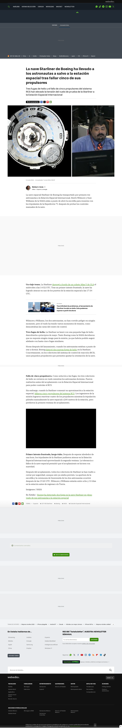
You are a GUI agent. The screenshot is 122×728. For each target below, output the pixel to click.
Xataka (10, 686)
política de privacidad (88, 643)
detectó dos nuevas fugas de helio (61, 349)
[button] (38, 187)
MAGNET (59, 6)
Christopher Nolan (44, 56)
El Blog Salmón (106, 686)
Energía (28, 641)
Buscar (110, 670)
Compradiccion (91, 692)
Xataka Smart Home (12, 695)
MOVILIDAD (50, 6)
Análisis (28, 637)
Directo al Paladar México (60, 711)
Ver (61, 555)
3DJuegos (27, 686)
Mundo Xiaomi (12, 699)
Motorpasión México (74, 711)
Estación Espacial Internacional (80, 503)
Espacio (35, 503)
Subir (109, 678)
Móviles (10, 641)
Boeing (58, 503)
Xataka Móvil (12, 689)
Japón (73, 56)
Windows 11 (48, 648)
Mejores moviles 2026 (28, 624)
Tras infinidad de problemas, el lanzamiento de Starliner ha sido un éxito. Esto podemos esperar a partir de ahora (75, 308)
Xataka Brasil (12, 713)
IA (29, 56)
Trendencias (90, 686)
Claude (61, 624)
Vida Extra (27, 689)
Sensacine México (44, 711)
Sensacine (42, 686)
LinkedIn (100, 654)
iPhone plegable (42, 624)
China (24, 56)
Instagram (106, 6)
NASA (65, 503)
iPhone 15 (85, 56)
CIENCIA (41, 6)
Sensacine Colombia (42, 714)
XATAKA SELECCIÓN (29, 6)
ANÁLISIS (16, 6)
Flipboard (47, 102)
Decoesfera (89, 689)
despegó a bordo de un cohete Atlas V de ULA (73, 284)
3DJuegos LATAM (29, 711)
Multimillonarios (64, 56)
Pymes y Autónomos (105, 690)
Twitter (113, 6)
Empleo (28, 648)
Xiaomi (93, 56)
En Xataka (59, 303)
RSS (93, 654)
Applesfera (11, 692)
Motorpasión (74, 686)
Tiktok (100, 6)
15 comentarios (33, 102)
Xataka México (12, 711)
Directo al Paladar (60, 686)
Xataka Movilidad (50, 641)
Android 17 (53, 624)
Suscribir (94, 639)
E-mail (50, 102)
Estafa (35, 56)
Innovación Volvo (64, 25)
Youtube (110, 6)
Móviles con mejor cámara (74, 624)
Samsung (29, 644)
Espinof (41, 689)
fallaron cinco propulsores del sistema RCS (54, 393)
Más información (75, 726)
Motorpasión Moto (76, 689)
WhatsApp (96, 6)
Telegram (103, 6)
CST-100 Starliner (46, 503)
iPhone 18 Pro (89, 624)
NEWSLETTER (69, 6)
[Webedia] (109, 1)
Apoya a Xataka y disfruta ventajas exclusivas (94, 662)
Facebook (41, 102)
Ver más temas (14, 655)
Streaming (11, 637)
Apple (10, 644)
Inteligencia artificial (51, 644)
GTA (79, 56)
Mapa (54, 56)
